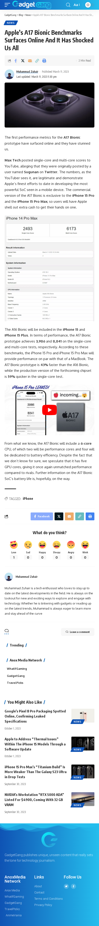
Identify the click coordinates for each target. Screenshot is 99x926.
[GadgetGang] (31, 5)
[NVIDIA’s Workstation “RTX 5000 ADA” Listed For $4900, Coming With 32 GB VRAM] (82, 799)
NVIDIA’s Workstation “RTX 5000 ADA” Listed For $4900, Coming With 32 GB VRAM (34, 799)
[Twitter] (66, 886)
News (11, 22)
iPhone (28, 498)
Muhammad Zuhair (27, 71)
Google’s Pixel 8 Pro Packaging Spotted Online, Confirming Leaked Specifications (35, 716)
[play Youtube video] (49, 410)
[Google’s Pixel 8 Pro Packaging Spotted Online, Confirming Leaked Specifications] (82, 716)
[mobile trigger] (8, 5)
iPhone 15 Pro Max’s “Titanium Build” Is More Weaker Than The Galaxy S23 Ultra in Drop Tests (36, 772)
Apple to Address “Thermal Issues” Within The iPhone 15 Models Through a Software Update (35, 744)
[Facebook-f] (73, 886)
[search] (68, 5)
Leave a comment (80, 631)
